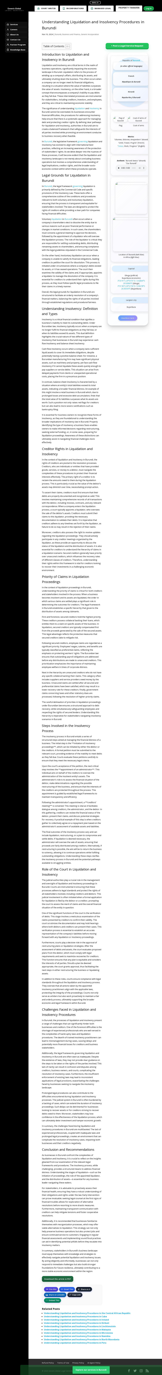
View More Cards (127, 318)
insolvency (94, 108)
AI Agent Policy (93, 1363)
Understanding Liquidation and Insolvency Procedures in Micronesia (78, 1333)
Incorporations (75, 8)
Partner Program (18, 44)
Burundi (58, 34)
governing (83, 141)
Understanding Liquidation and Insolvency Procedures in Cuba (75, 1316)
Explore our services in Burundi (91, 1369)
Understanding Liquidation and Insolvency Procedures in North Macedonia (81, 1339)
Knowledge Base (17, 50)
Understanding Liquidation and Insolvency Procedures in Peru (75, 1342)
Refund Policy (48, 1363)
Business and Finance (71, 34)
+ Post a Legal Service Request (127, 45)
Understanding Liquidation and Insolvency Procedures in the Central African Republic (87, 1313)
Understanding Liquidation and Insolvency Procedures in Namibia (77, 1336)
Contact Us (15, 39)
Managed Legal (103, 8)
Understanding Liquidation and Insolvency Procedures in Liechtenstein (80, 1326)
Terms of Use (63, 1363)
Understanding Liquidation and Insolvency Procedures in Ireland (76, 1319)
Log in (148, 8)
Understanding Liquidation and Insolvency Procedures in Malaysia (77, 1329)
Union (120, 146)
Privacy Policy (78, 1363)
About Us (14, 34)
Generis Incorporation (90, 34)
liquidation (80, 108)
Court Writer (48, 8)
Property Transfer (128, 8)
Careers (13, 29)
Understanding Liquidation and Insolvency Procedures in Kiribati (76, 1323)
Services (14, 24)
